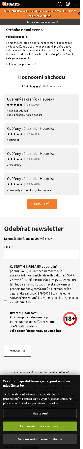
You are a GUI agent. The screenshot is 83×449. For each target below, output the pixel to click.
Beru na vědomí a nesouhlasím (40, 439)
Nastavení (40, 413)
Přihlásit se (17, 351)
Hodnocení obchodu (41, 77)
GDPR (70, 275)
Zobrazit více (41, 204)
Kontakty (19, 373)
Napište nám (34, 373)
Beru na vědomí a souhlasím (40, 426)
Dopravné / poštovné (56, 373)
